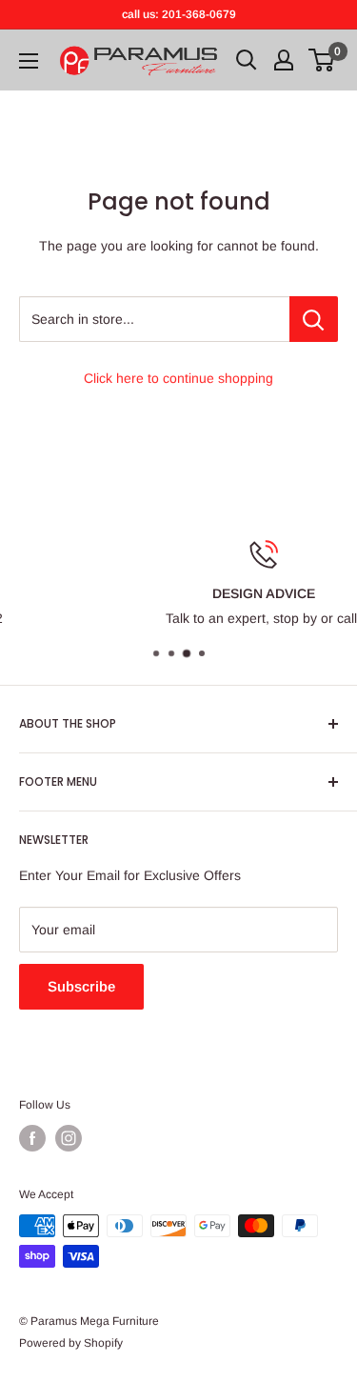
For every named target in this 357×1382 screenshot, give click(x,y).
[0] (322, 60)
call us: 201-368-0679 (179, 14)
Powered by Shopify (71, 1343)
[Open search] (246, 60)
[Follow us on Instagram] (68, 1138)
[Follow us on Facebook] (32, 1138)
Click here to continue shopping (178, 378)
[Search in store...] (313, 319)
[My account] (283, 60)
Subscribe (81, 986)
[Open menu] (28, 61)
